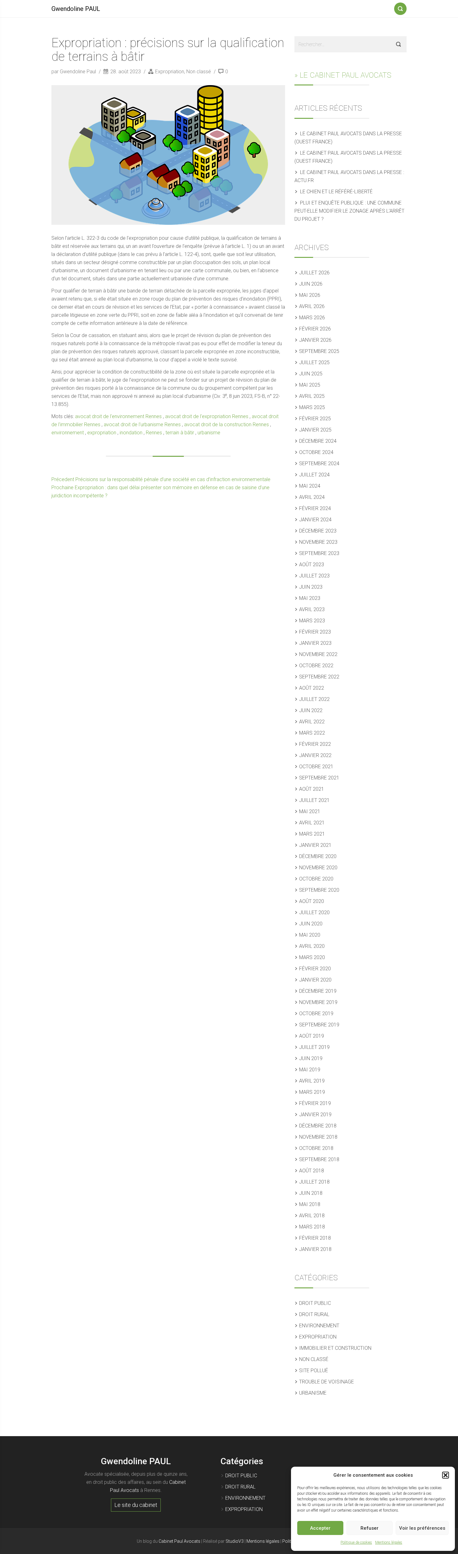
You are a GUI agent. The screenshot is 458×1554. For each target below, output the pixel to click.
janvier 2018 (315, 1249)
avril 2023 (312, 609)
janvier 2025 (315, 430)
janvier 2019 (315, 1114)
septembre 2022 (319, 677)
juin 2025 (310, 374)
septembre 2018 (319, 1159)
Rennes (154, 433)
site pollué (313, 1370)
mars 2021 (312, 834)
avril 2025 (312, 396)
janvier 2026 (315, 340)
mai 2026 (309, 295)
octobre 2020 (316, 879)
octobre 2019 (316, 1013)
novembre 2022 (318, 654)
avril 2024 (312, 497)
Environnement (319, 1326)
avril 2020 (312, 946)
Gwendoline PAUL (75, 8)
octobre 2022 (316, 665)
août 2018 (311, 1171)
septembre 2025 (319, 351)
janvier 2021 (315, 845)
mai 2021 (309, 811)
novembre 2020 (318, 868)
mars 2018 (312, 1227)
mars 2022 (312, 733)
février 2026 (315, 329)
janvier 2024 (315, 520)
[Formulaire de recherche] (400, 7)
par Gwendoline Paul (74, 72)
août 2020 (311, 901)
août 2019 (311, 1036)
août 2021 (311, 789)
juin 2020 (310, 924)
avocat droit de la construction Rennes (226, 424)
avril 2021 (312, 823)
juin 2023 (310, 587)
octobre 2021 (316, 767)
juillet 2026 (314, 273)
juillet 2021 (314, 800)
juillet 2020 (314, 912)
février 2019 (315, 1103)
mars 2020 (312, 957)
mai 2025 (309, 385)
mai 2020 (309, 935)
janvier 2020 (315, 980)
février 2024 (315, 508)
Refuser (369, 1528)
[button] (445, 1475)
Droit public (315, 1303)
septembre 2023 (319, 553)
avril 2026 (312, 306)
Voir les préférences (422, 1528)
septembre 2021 (319, 778)
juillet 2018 (314, 1182)
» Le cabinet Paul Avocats (342, 75)
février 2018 (315, 1238)
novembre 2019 (318, 1002)
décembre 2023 (317, 531)
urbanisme (209, 433)
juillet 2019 (314, 1047)
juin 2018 (310, 1193)
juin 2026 (310, 284)
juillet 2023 (314, 576)
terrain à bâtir (179, 433)
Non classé (198, 72)
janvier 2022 (315, 755)
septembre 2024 (319, 463)
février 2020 (315, 969)
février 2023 (315, 632)
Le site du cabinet (135, 1505)
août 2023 (311, 564)
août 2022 (311, 688)
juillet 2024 (314, 475)
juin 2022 (310, 710)
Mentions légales (388, 1542)
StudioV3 (235, 1541)
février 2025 (315, 419)
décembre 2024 (317, 441)
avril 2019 (312, 1081)
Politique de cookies (356, 1542)
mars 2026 (312, 318)
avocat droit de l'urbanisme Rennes (142, 424)
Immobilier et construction (335, 1348)
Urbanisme (313, 1393)
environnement (67, 433)
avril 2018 (312, 1216)
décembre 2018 (317, 1126)
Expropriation (169, 72)
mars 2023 (312, 621)
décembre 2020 (317, 856)
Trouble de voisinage (326, 1382)
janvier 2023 (315, 643)
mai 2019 (309, 1070)
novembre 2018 (318, 1137)
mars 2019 (312, 1092)
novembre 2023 (318, 542)
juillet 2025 (314, 362)
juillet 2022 (314, 699)
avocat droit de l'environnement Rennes (118, 416)
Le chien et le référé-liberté (336, 192)
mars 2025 (312, 407)
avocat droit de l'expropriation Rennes (206, 416)
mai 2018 (309, 1204)
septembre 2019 (319, 1025)
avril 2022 (312, 722)
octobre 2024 (316, 452)
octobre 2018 (316, 1148)
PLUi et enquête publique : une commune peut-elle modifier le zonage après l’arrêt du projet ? (349, 211)
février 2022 (315, 744)
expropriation (101, 433)
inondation (131, 433)
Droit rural (314, 1314)
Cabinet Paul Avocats (179, 1541)
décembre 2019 (317, 991)
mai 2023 (309, 598)
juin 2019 (310, 1058)
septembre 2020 (319, 890)
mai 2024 (309, 486)
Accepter (320, 1528)
